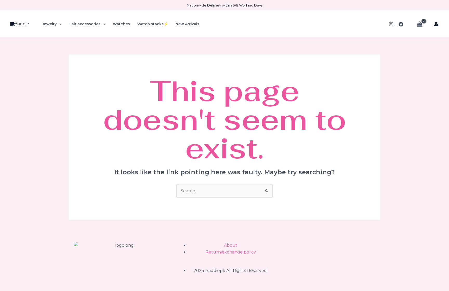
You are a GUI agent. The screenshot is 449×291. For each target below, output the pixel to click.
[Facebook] (401, 24)
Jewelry (49, 24)
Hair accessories (85, 24)
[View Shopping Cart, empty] (420, 24)
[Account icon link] (436, 24)
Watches (121, 24)
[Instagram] (391, 24)
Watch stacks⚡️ (152, 24)
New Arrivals (187, 24)
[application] (59, 24)
